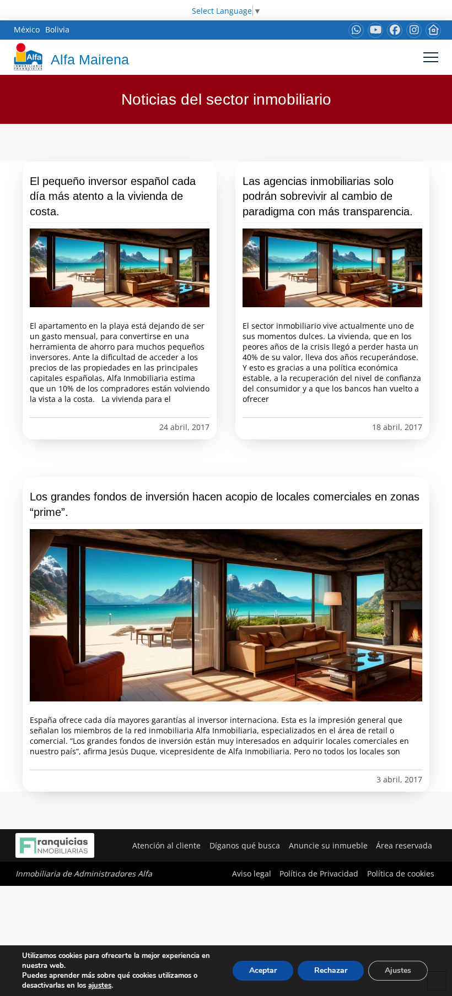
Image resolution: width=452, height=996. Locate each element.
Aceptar (263, 970)
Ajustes (398, 970)
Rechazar (330, 970)
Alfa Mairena (90, 59)
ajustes (99, 985)
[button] (430, 57)
